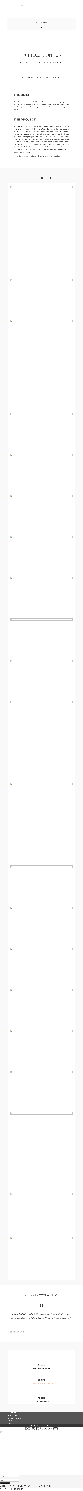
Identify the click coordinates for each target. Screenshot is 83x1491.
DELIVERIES (12, 1415)
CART (10, 1423)
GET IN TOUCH (17, 1332)
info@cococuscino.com (41, 1368)
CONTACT (12, 1413)
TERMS (10, 1421)
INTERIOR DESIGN (15, 1418)
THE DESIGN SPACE (45, 1425)
